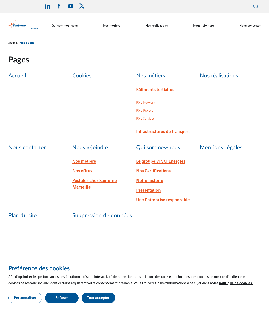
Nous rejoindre (203, 25)
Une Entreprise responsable (163, 199)
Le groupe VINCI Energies (160, 161)
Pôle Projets (144, 110)
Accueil (12, 43)
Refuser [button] (61, 297)
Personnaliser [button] (25, 297)
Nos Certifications (153, 170)
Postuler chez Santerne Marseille (94, 183)
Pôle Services (145, 118)
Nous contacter (250, 25)
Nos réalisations (156, 25)
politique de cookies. (236, 282)
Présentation (148, 190)
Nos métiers (111, 25)
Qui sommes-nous (65, 25)
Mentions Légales (221, 147)
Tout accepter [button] (98, 297)
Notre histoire (149, 180)
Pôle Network (145, 102)
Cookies (82, 76)
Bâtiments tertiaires (155, 89)
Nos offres (82, 170)
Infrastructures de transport (163, 131)
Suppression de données (102, 215)
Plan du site (22, 215)
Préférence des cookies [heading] (39, 268)
